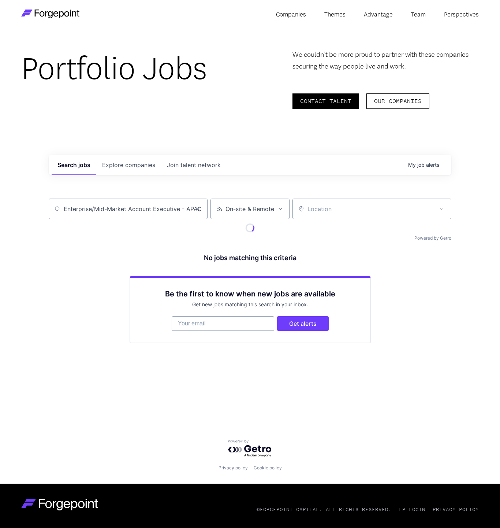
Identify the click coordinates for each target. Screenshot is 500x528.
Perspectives (461, 14)
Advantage (378, 14)
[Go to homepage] (59, 504)
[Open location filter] (442, 209)
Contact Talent (325, 100)
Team (418, 14)
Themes (335, 14)
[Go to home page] (50, 14)
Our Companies (398, 100)
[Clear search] (198, 209)
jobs (73, 165)
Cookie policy (268, 467)
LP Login (412, 509)
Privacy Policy (456, 509)
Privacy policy (233, 467)
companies (128, 165)
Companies (291, 14)
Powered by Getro (432, 238)
